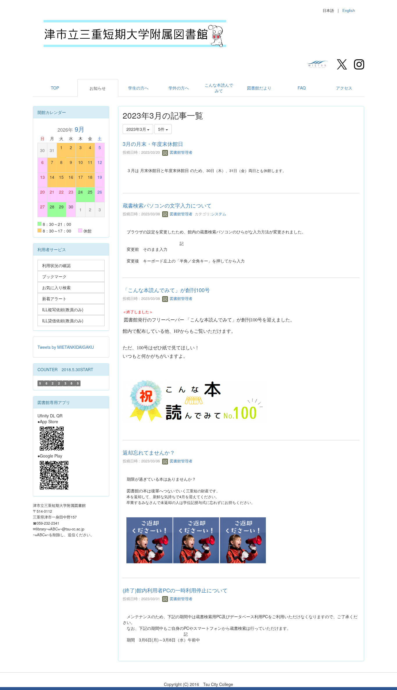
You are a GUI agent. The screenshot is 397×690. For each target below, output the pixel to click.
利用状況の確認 (56, 265)
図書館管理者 (180, 152)
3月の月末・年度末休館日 (153, 143)
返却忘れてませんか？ (149, 452)
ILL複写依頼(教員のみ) (62, 309)
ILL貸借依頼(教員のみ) (62, 320)
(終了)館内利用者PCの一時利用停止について (175, 590)
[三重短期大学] (318, 64)
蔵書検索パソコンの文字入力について (167, 205)
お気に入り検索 (56, 287)
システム (218, 214)
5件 (162, 129)
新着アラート (54, 298)
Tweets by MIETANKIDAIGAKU (65, 347)
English (348, 10)
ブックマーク (54, 276)
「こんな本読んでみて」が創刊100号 (166, 290)
